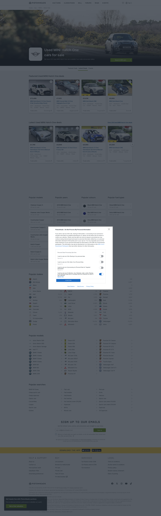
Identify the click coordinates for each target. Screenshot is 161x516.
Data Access (80, 286)
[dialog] (80, 258)
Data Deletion (71, 286)
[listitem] (80, 252)
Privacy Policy (90, 286)
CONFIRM (68, 280)
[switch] (101, 256)
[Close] (109, 229)
